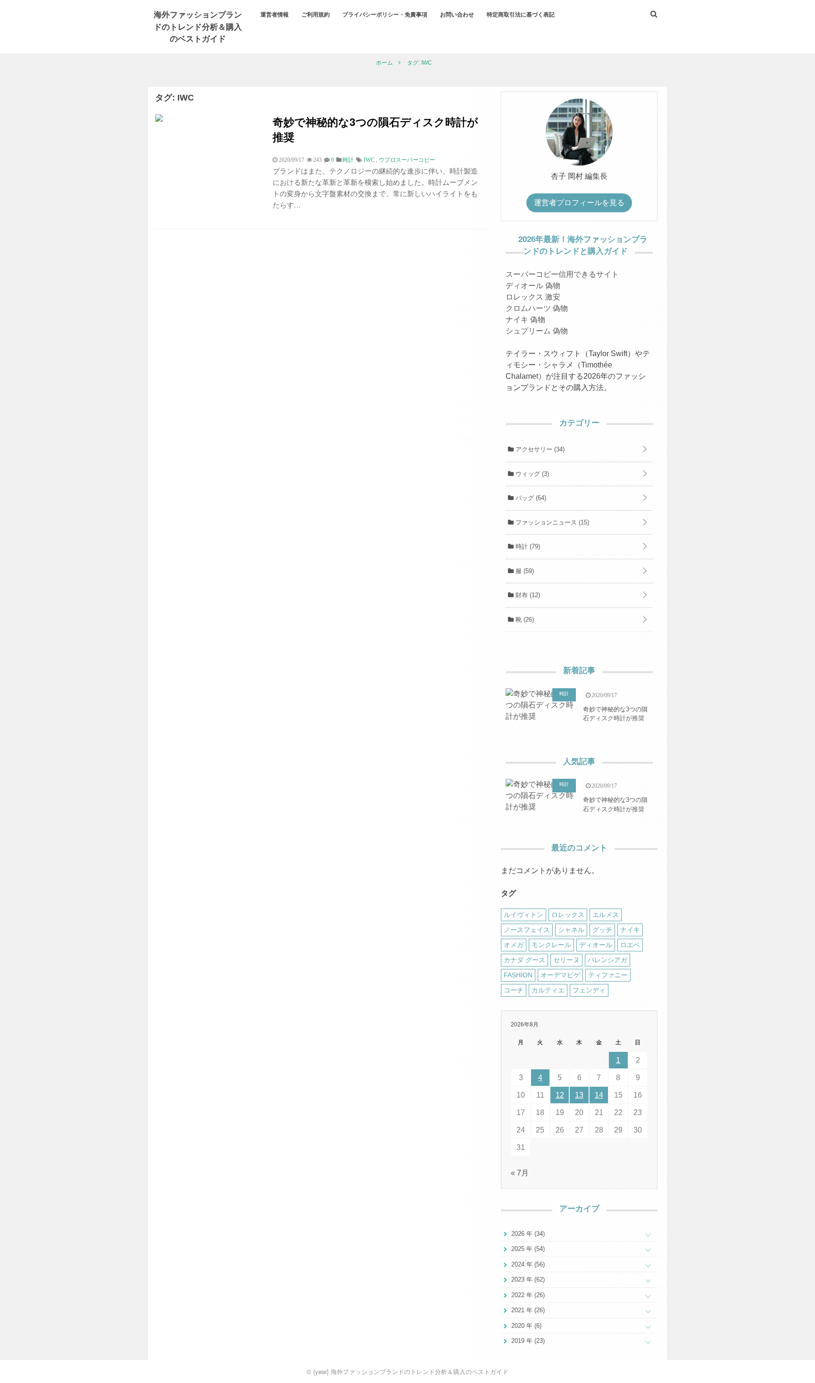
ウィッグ (531, 473)
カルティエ (548, 990)
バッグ (530, 497)
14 (599, 1095)
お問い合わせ (457, 14)
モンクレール (551, 945)
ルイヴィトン (523, 914)
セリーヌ (566, 960)
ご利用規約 (315, 14)
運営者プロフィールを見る (579, 203)
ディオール (595, 945)
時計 (527, 546)
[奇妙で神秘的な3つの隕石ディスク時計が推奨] (159, 119)
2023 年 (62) (527, 1279)
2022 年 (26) (527, 1295)
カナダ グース (524, 960)
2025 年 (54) (527, 1248)
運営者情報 (274, 14)
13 (579, 1095)
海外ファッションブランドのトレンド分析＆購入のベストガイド (198, 26)
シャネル (571, 929)
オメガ (514, 945)
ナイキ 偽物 (525, 320)
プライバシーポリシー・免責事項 (384, 14)
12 (560, 1095)
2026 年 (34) (527, 1233)
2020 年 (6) (525, 1325)
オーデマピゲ (560, 975)
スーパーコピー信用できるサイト (562, 274)
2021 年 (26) (527, 1310)
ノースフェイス (527, 929)
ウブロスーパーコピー (407, 160)
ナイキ (630, 929)
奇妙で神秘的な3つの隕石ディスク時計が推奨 (375, 129)
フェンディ (589, 990)
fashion (518, 975)
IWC (369, 160)
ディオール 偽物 (533, 286)
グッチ (602, 929)
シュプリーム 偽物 (537, 331)
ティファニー (608, 975)
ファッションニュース (551, 522)
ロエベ (630, 945)
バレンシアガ (607, 960)
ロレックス (567, 914)
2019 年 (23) (527, 1340)
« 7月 (520, 1173)
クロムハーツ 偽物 (537, 308)
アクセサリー (539, 449)
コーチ (514, 990)
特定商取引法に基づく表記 (521, 14)
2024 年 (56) (527, 1264)
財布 (527, 595)
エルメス (605, 914)
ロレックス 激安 (533, 297)
